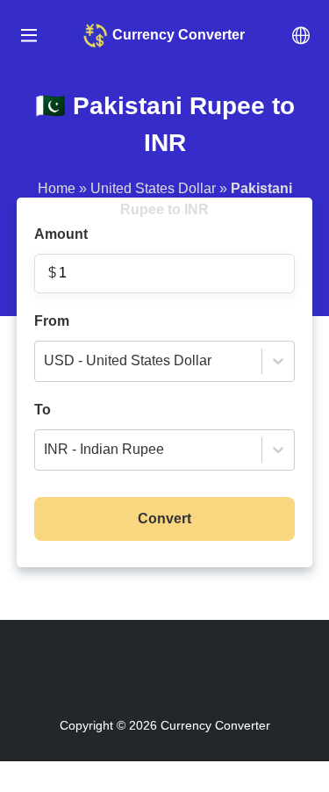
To (99, 429)
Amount (61, 254)
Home (56, 188)
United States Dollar (153, 188)
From (122, 341)
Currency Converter (215, 725)
